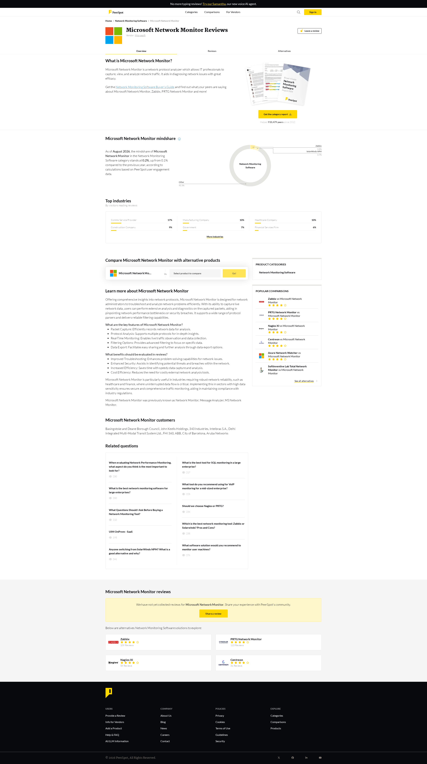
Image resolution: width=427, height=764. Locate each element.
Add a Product (113, 728)
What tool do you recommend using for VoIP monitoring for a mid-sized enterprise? (208, 486)
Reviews (212, 51)
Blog (163, 721)
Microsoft (140, 35)
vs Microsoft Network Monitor (285, 300)
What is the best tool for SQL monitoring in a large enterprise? (211, 464)
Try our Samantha (214, 4)
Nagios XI (126, 660)
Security (220, 741)
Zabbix (125, 639)
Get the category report (276, 114)
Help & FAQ (112, 734)
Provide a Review (115, 715)
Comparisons (278, 721)
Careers (164, 734)
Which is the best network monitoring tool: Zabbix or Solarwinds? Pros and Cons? (213, 525)
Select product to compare (187, 273)
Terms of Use (223, 728)
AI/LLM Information (117, 741)
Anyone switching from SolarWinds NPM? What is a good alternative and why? (139, 551)
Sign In (312, 12)
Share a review (213, 613)
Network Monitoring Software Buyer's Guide (145, 87)
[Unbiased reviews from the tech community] (116, 11)
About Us (165, 715)
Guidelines (222, 734)
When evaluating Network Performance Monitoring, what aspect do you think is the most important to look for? (140, 466)
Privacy (220, 715)
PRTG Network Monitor (246, 639)
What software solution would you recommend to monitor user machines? (211, 547)
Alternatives (284, 51)
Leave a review (312, 31)
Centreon (237, 660)
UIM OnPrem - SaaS (121, 531)
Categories (277, 715)
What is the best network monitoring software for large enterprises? (138, 490)
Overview (141, 51)
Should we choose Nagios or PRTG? (203, 505)
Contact (165, 741)
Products (276, 728)
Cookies (220, 721)
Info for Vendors (114, 721)
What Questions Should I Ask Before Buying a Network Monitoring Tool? (136, 511)
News (163, 728)
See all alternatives (304, 380)
